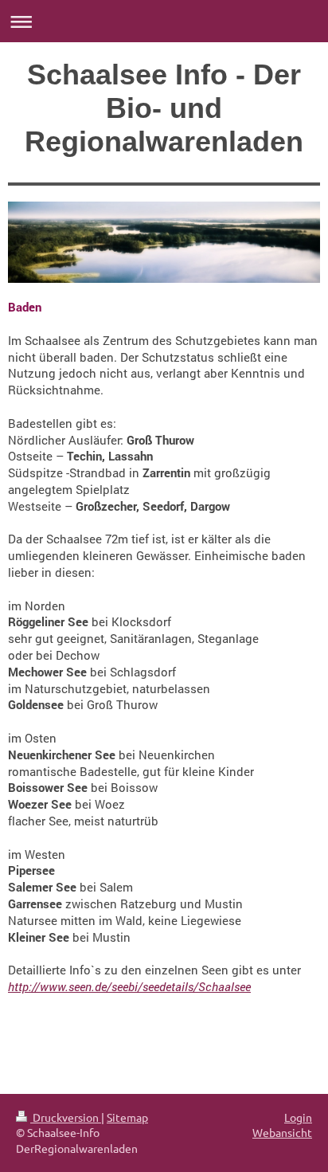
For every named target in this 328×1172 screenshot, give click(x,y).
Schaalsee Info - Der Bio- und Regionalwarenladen (164, 108)
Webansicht (282, 1132)
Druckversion (65, 1117)
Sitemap (127, 1117)
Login (298, 1117)
